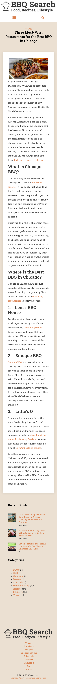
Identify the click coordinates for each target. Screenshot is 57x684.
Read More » (23, 525)
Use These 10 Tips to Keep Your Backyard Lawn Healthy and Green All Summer (32, 518)
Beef (15, 572)
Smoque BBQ (15, 362)
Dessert (17, 579)
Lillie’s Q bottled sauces (28, 447)
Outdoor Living (21, 585)
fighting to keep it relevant (29, 160)
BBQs (16, 569)
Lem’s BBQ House (32, 327)
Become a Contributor (36, 678)
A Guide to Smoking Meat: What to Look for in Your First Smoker (32, 533)
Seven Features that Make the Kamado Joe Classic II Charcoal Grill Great (32, 546)
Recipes (17, 588)
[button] (14, 18)
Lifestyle (18, 582)
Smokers (18, 591)
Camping (18, 576)
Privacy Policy (17, 678)
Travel (28, 28)
